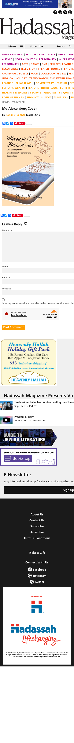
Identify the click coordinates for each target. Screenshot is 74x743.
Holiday (21, 78)
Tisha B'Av (61, 97)
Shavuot (33, 97)
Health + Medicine (15, 92)
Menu (12, 47)
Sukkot (46, 97)
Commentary (45, 83)
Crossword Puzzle (15, 73)
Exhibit (55, 64)
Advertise (37, 532)
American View (12, 54)
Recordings (10, 69)
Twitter (39, 582)
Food (34, 73)
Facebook (39, 570)
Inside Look (49, 88)
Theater (43, 69)
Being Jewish (24, 83)
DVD (44, 64)
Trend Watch (38, 78)
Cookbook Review (53, 73)
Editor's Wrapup (13, 88)
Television (28, 69)
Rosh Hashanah (13, 97)
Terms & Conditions (37, 538)
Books (55, 69)
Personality (47, 59)
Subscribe (36, 47)
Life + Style (47, 54)
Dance (35, 64)
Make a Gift (37, 553)
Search (61, 47)
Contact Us (37, 521)
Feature (31, 54)
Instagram (39, 576)
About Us (37, 515)
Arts (25, 64)
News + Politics (26, 59)
